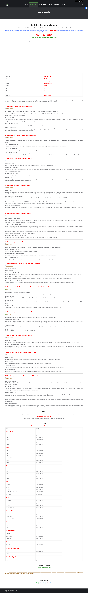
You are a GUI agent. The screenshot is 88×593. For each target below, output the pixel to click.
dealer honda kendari (22, 572)
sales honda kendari (46, 572)
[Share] (86, 8)
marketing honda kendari (58, 572)
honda (31, 573)
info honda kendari (14, 573)
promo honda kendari (70, 572)
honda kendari (12, 572)
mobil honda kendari (24, 573)
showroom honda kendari (34, 572)
